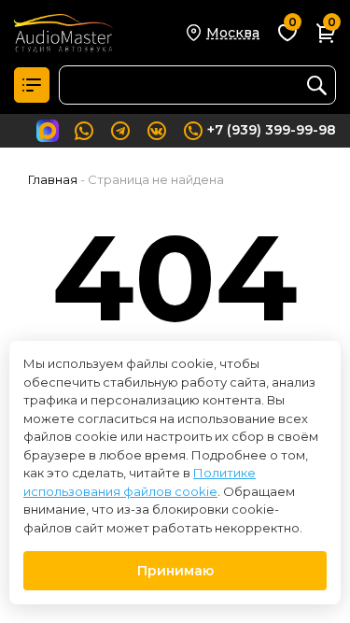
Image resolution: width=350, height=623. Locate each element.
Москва (232, 32)
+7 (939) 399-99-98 (271, 129)
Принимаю (175, 570)
